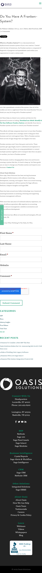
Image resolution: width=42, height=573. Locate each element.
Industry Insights (5, 322)
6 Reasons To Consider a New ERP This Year (15, 342)
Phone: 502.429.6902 (21, 405)
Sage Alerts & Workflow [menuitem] (21, 459)
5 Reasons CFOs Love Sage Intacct (11, 355)
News (26, 28)
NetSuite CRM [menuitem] (21, 475)
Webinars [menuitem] (21, 526)
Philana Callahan (8, 28)
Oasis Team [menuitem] (21, 506)
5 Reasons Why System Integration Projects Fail (16, 359)
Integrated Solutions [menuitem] (21, 486)
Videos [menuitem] (21, 529)
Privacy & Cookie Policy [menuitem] (21, 515)
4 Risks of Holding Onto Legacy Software (14, 352)
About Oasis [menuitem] (21, 499)
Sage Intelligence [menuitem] (21, 462)
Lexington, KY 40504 (21, 411)
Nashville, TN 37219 (21, 414)
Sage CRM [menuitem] (21, 472)
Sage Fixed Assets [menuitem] (21, 439)
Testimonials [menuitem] (21, 509)
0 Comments (5, 31)
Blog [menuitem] (21, 535)
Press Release (4, 325)
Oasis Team (3, 328)
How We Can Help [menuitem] (21, 502)
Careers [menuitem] (21, 512)
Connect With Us (21, 395)
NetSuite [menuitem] (21, 433)
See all (2, 331)
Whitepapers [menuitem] (21, 532)
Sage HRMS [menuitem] (21, 489)
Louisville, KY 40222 (21, 402)
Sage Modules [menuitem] (21, 445)
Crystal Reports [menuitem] (21, 456)
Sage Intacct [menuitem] (21, 442)
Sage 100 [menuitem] (21, 436)
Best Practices (33, 28)
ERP (40, 28)
